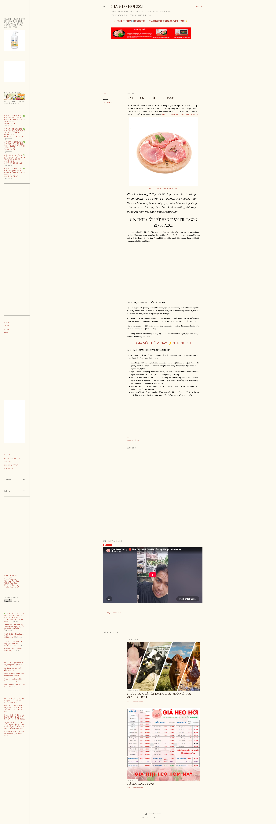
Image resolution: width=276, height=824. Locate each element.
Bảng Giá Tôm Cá (10, 575)
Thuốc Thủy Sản (10, 579)
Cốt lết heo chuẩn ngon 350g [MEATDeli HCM (179, 114)
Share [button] (105, 94)
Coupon (133, 15)
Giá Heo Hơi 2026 (127, 6)
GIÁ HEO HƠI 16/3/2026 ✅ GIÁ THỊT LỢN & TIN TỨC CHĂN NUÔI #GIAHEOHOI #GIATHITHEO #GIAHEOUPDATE (14, 172)
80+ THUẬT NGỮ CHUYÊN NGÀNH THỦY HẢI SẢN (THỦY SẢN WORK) (14, 700)
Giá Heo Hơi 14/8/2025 (140, 783)
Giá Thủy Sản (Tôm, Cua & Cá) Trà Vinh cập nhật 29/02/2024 (14, 636)
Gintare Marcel (158, 818)
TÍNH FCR (147, 15)
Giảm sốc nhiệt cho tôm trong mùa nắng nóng (13, 680)
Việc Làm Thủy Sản (11, 581)
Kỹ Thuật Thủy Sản (11, 585)
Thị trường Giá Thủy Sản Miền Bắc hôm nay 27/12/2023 (13, 643)
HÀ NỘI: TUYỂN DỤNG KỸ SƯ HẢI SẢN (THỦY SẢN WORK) (14, 734)
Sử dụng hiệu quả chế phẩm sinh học (12, 669)
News (120, 15)
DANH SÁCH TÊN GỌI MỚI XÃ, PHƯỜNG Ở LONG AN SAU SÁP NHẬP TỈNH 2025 (14, 717)
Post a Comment (137, 701)
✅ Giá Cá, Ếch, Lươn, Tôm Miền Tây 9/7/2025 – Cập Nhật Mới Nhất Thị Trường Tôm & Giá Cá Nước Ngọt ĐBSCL (14, 617)
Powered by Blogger (154, 814)
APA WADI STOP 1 (11, 462)
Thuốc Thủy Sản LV (11, 587)
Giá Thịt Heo (107, 102)
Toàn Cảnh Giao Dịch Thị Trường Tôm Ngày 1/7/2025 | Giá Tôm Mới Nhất (14, 627)
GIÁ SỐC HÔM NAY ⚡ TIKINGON (163, 343)
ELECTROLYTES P (11, 465)
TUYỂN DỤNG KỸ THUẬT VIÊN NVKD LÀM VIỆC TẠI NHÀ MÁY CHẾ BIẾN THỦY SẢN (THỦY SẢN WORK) (14, 725)
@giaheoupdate (114, 612)
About (113, 15)
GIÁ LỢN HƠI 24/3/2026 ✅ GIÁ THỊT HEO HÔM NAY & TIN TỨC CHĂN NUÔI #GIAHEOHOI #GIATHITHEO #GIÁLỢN (14, 133)
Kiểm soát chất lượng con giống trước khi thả (14, 674)
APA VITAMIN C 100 (12, 458)
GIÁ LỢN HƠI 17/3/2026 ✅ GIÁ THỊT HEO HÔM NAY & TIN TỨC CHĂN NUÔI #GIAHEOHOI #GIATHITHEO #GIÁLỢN (14, 159)
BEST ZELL (8, 455)
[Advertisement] (151, 57)
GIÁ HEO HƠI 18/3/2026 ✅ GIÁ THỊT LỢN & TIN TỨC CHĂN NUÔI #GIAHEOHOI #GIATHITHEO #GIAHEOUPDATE (14, 146)
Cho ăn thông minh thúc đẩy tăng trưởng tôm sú (13, 664)
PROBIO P (8, 469)
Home (6, 322)
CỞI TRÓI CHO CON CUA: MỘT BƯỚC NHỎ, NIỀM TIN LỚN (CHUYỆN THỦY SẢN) (14, 709)
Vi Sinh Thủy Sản (10, 583)
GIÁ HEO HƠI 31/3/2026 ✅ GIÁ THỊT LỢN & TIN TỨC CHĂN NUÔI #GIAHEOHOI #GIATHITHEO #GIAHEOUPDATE (14, 120)
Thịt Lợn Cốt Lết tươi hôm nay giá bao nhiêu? (163, 188)
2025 (140, 15)
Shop (126, 15)
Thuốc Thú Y (9, 577)
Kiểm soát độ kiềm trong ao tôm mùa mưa (14, 685)
